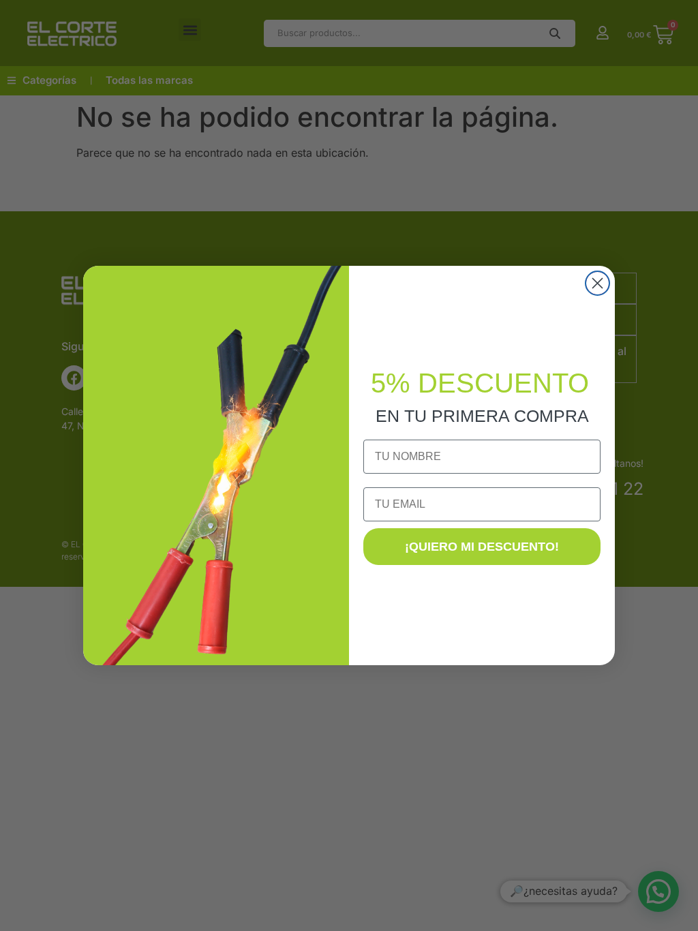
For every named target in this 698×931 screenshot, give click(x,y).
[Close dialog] (597, 283)
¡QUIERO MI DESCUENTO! (482, 546)
